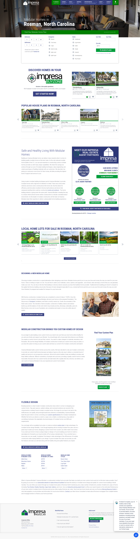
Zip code (98, 43)
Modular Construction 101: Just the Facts (67, 517)
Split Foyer (53, 55)
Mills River (24, 459)
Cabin (76, 45)
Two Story (53, 42)
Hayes (83, 122)
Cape (52, 45)
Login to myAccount (96, 518)
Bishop (102, 122)
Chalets (37, 487)
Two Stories (30, 487)
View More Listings (70, 258)
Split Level (53, 52)
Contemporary (78, 55)
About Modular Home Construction (36, 203)
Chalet (76, 49)
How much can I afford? (63, 523)
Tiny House (77, 58)
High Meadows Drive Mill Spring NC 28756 (49, 245)
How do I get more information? (65, 527)
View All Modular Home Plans (103, 53)
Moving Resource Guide (109, 489)
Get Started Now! (45, 94)
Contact (67, 491)
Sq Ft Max (108, 37)
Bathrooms (27, 42)
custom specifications (54, 415)
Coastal (77, 52)
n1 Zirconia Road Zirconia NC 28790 (68, 245)
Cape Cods (48, 487)
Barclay (24, 122)
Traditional (77, 39)
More (24, 468)
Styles (74, 37)
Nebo (22, 465)
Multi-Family (54, 49)
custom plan (60, 425)
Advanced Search (109, 32)
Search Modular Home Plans (34, 314)
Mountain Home (26, 461)
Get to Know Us (28, 365)
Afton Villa (64, 122)
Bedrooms (27, 37)
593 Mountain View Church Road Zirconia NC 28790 (29, 245)
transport (32, 301)
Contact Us (24, 527)
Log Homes (78, 42)
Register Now (94, 521)
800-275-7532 (29, 526)
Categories (51, 37)
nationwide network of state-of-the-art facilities (50, 482)
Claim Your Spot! (107, 176)
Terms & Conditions (94, 527)
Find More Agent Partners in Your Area (96, 209)
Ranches (41, 487)
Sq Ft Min (98, 37)
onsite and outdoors (53, 190)
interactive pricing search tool (75, 487)
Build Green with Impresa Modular (35, 447)
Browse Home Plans (62, 513)
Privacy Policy (92, 525)
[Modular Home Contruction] (31, 3)
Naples (23, 463)
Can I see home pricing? (63, 520)
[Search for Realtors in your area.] (95, 155)
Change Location (91, 213)
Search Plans (106, 50)
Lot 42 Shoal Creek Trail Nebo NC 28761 (88, 245)
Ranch (52, 39)
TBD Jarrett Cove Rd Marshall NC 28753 (108, 245)
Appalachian (46, 122)
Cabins (54, 487)
